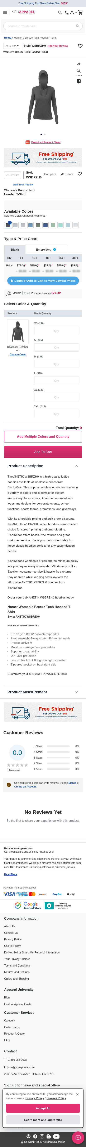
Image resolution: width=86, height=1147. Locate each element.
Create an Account (25, 786)
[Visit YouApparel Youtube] (56, 1136)
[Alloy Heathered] (23, 225)
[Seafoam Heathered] (60, 225)
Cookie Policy (12, 945)
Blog (7, 997)
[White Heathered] (75, 225)
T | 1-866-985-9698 (15, 1059)
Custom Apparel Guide (17, 1004)
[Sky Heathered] (68, 225)
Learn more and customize (43, 1119)
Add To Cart (43, 452)
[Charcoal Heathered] (8, 225)
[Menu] (5, 12)
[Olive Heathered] (53, 225)
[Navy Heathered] (45, 225)
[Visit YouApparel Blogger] (49, 1136)
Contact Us (11, 932)
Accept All (43, 1108)
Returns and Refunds (17, 972)
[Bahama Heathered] (30, 225)
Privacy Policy (13, 939)
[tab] (14, 249)
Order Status (12, 1027)
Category (9, 1020)
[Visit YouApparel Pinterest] (29, 1136)
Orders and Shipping (16, 978)
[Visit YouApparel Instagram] (42, 1136)
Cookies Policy (56, 1098)
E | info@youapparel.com (19, 1067)
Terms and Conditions (17, 965)
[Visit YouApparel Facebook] (35, 1136)
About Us (9, 926)
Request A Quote (14, 1033)
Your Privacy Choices (17, 959)
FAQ (7, 1040)
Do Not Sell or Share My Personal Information (31, 952)
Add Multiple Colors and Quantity (43, 436)
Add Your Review (58, 45)
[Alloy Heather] (15, 225)
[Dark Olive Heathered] (38, 225)
